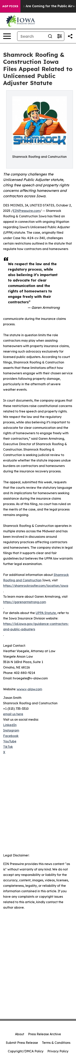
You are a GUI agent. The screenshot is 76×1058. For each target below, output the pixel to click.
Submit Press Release (22, 1043)
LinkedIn (10, 725)
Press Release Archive (44, 1034)
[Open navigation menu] (7, 36)
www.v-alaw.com (29, 689)
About (19, 1034)
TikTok (8, 747)
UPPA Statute (46, 613)
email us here (13, 714)
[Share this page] (70, 36)
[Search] (50, 36)
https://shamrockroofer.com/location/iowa (35, 586)
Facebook (11, 736)
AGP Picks (10, 6)
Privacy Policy (57, 1051)
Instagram (11, 730)
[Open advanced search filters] (59, 36)
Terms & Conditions (56, 1043)
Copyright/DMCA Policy (25, 1051)
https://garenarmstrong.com (24, 602)
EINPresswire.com (26, 211)
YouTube (9, 741)
